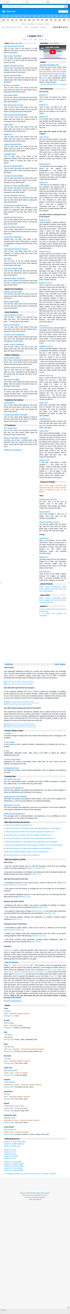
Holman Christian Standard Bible (16, 186)
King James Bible (11, 95)
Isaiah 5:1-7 (43, 182)
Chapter (63, 664)
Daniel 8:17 (43, 117)
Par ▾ (16, 43)
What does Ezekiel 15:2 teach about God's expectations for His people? (32, 842)
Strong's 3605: (9, 1087)
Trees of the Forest (13, 759)
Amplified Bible (10, 154)
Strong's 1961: (9, 1051)
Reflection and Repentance (14, 814)
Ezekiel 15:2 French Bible (13, 1168)
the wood (47, 71)
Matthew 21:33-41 (46, 346)
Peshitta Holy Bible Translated (15, 415)
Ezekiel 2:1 (43, 95)
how (64, 69)
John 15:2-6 (43, 137)
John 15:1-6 (43, 326)
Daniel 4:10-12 (44, 251)
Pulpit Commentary (11, 962)
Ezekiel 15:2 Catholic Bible (13, 1170)
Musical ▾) (56, 43)
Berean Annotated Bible (13, 166)
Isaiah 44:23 (44, 538)
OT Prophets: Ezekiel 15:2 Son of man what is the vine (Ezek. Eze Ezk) (30, 1174)
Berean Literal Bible (11, 85)
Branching (56, 587)
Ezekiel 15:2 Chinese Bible (13, 1166)
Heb (45, 39)
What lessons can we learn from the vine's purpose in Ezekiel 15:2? (30, 832)
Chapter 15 (13, 27)
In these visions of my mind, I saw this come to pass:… (20, 725)
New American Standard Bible (15, 115)
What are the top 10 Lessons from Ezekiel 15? (23, 855)
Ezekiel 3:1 (43, 105)
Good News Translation (13, 237)
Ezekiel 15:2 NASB (11, 1156)
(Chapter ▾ (12, 43)
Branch (48, 587)
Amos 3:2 (19, 930)
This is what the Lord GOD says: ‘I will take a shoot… (20, 727)
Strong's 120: (9, 1028)
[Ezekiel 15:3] (67, 587)
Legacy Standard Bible (13, 144)
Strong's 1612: (9, 1075)
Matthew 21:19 (24, 897)
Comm (41, 39)
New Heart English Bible (13, 269)
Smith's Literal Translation (14, 344)
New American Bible (12, 380)
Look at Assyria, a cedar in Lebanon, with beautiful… (19, 723)
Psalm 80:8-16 (44, 164)
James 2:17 (16, 919)
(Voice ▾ (50, 43)
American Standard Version (14, 195)
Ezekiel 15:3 (42, 907)
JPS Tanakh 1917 (10, 428)
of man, (59, 69)
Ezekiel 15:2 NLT (10, 1152)
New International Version (14, 46)
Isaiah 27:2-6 (44, 460)
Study (35, 39)
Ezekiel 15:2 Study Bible (13, 1162)
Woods (50, 591)
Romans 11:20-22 (38, 936)
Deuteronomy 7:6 (38, 911)
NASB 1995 (8, 125)
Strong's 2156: (9, 1111)
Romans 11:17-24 (46, 375)
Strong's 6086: (9, 1063)
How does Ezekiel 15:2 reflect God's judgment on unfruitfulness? (29, 848)
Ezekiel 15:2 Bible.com (12, 1146)
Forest (64, 587)
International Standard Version (16, 249)
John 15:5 (22, 885)
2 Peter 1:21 (35, 874)
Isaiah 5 (16, 972)
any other (42, 74)
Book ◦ (57, 664)
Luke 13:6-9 (43, 431)
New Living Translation (13, 56)
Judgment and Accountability (15, 796)
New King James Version (13, 105)
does (41, 71)
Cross (30, 39)
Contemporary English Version (16, 205)
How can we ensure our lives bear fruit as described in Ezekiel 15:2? (30, 838)
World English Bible (11, 302)
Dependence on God (12, 805)
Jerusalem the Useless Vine (49, 65)
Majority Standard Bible (13, 292)
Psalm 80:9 (61, 970)
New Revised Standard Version (16, 389)
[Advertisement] (35, 650)
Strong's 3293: (9, 1134)
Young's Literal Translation (14, 335)
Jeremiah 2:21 (44, 419)
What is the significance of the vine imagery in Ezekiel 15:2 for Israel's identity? (34, 845)
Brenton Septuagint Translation (16, 438)
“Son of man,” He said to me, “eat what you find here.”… (19, 682)
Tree (52, 589)
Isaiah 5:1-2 (13, 885)
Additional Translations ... (14, 450)
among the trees (58, 74)
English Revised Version (13, 217)
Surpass (47, 589)
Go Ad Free (3, 1310)
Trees (56, 589)
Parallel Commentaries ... (13, 1001)
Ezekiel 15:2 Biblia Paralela (14, 1164)
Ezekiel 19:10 (20, 974)
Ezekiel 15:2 (8, 950)
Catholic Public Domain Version (16, 368)
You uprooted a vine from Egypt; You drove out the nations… (22, 703)
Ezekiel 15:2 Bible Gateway (14, 1144)
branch (49, 74)
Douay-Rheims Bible (12, 358)
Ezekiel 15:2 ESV (10, 1154)
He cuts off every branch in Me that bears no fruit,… (19, 701)
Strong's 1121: (9, 1016)
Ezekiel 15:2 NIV (10, 1150)
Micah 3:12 (43, 557)
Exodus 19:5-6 (9, 930)
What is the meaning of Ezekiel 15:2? (19, 825)
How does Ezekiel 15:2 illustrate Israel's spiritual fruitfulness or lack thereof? (33, 828)
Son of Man (10, 742)
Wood (45, 591)
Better (41, 587)
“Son (54, 69)
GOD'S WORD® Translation (14, 227)
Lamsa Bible (8, 403)
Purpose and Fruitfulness (14, 788)
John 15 (54, 976)
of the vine (55, 71)
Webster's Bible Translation (14, 278)
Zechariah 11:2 (45, 572)
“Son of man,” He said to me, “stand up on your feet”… (19, 681)
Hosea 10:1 (43, 403)
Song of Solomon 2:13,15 (49, 522)
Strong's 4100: (9, 1039)
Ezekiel (7, 27)
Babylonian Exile (12, 768)
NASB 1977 (8, 134)
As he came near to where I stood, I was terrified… (18, 684)
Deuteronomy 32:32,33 (48, 499)
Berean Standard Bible (12, 76)
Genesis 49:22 (50, 970)
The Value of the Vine (12, 779)
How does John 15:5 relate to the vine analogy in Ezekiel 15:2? (28, 835)
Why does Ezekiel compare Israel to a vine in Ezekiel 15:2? (27, 852)
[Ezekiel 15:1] (2, 587)
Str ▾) (20, 43)
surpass (63, 71)
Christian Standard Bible (13, 176)
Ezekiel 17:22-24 (45, 283)
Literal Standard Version (13, 315)
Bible (3, 27)
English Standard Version (14, 66)
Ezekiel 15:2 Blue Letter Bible (14, 1142)
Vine (60, 589)
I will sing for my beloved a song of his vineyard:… (18, 704)
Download (62, 84)
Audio (25, 39)
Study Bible (9, 664)
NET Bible (8, 259)
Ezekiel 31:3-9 (44, 220)
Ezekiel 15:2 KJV (10, 1158)
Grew (41, 589)
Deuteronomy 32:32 (27, 972)
